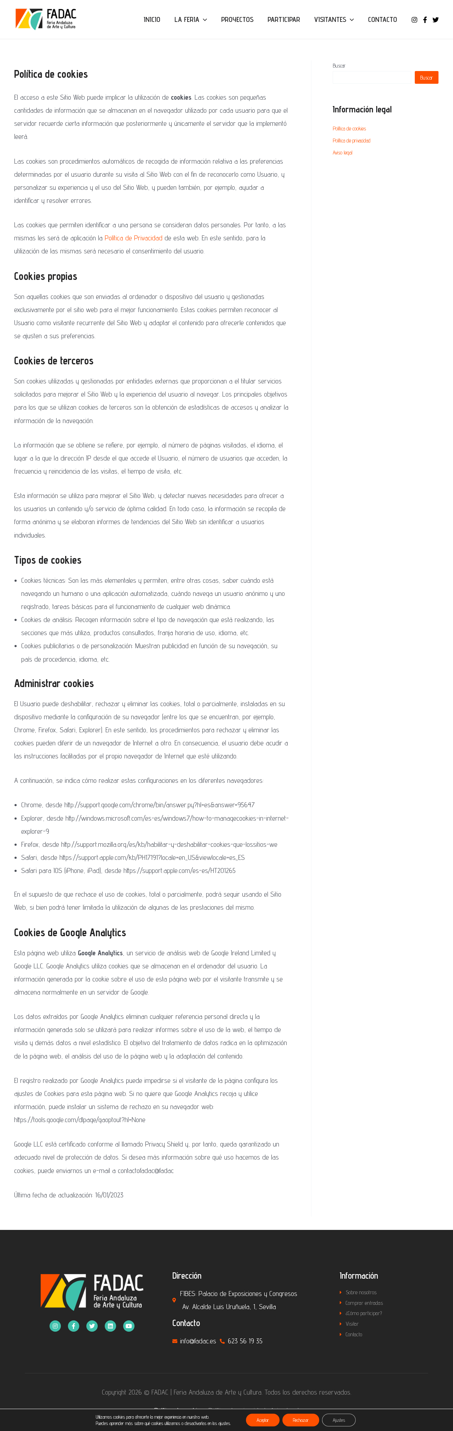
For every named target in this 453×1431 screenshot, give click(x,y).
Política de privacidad (352, 140)
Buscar (339, 66)
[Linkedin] (110, 1326)
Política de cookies (349, 128)
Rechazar (301, 1420)
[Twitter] (435, 20)
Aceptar (263, 1420)
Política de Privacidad (133, 238)
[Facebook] (425, 20)
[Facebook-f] (73, 1326)
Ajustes (339, 1420)
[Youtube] (128, 1326)
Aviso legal (342, 152)
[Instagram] (414, 20)
